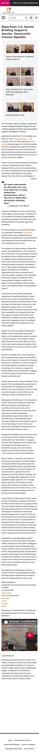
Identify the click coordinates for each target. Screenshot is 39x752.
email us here (6, 593)
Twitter (4, 601)
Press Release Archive (23, 740)
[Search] (26, 17)
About (10, 740)
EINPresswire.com (20, 139)
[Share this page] (36, 18)
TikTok (4, 606)
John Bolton (27, 232)
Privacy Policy (29, 749)
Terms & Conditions (28, 744)
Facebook (5, 598)
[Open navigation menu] (3, 18)
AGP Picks (5, 3)
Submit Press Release (12, 744)
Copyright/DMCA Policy (13, 749)
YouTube (5, 603)
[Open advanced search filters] (31, 17)
